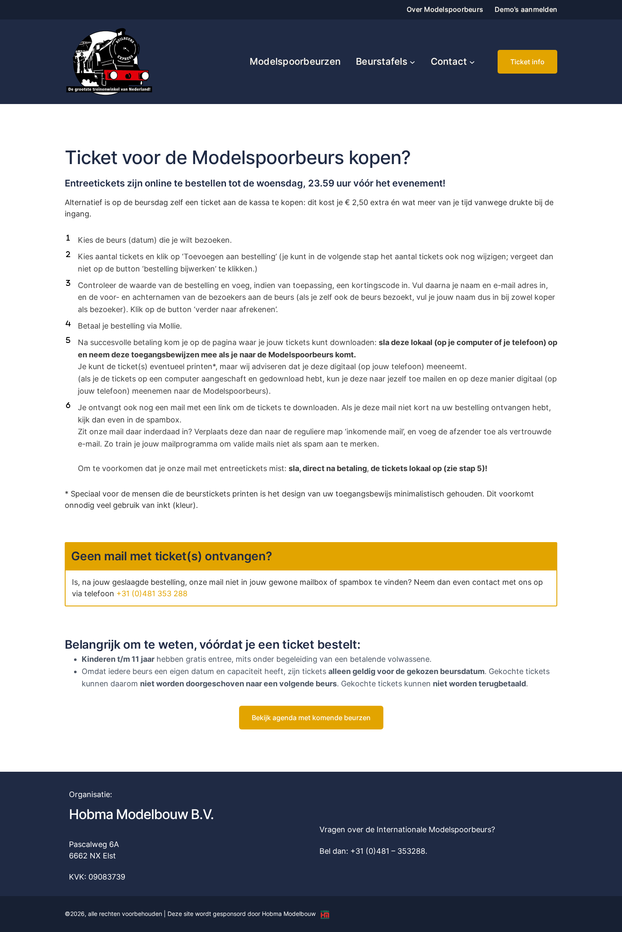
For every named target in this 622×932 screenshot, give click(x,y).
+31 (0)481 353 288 (151, 593)
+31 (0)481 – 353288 (387, 851)
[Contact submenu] (472, 61)
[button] (527, 62)
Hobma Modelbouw (289, 913)
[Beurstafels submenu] (412, 61)
